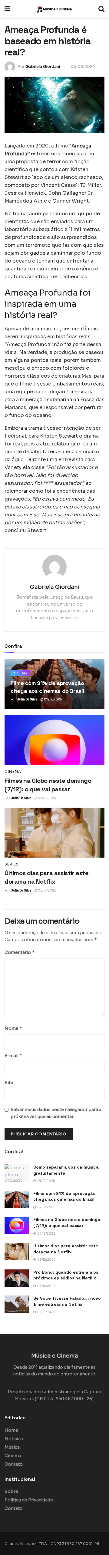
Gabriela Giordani (42, 66)
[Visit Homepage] (54, 9)
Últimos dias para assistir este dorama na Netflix (65, 1249)
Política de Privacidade (29, 1500)
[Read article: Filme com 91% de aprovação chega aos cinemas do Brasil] (17, 1199)
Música (12, 1447)
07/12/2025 (52, 699)
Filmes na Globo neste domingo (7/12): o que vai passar (66, 1222)
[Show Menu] (7, 9)
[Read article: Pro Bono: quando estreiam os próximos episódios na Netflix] (17, 1278)
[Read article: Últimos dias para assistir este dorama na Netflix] (54, 833)
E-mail (13, 1055)
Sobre (11, 1491)
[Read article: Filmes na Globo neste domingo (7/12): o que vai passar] (54, 740)
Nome (13, 1028)
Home (11, 1430)
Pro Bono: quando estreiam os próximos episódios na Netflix (65, 1275)
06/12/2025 (46, 890)
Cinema (20, 673)
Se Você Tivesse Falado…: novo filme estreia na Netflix (67, 1301)
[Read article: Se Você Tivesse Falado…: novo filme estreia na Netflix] (17, 1304)
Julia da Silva (27, 699)
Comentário (20, 952)
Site (9, 1082)
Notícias (14, 1438)
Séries (12, 864)
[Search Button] (101, 9)
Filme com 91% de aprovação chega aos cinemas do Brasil (64, 1196)
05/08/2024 (83, 66)
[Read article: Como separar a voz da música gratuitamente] (17, 1173)
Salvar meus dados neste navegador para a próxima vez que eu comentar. (56, 1113)
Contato (14, 1464)
